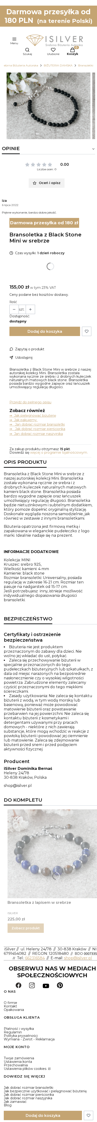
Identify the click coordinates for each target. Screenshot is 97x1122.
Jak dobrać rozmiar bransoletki (28, 1088)
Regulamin (13, 1032)
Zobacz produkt (26, 928)
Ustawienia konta (18, 1062)
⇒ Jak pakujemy (23, 420)
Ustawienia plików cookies (25, 1069)
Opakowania (14, 1010)
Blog (8, 1105)
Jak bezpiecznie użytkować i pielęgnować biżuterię (45, 1091)
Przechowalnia (16, 1065)
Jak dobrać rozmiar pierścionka (29, 1095)
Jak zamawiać (15, 1102)
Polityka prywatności (21, 1036)
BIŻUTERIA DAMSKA (58, 65)
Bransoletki (85, 65)
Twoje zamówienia (19, 1058)
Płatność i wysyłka (19, 1029)
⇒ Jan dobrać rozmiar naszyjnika (36, 434)
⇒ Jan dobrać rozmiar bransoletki (37, 424)
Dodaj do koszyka (45, 331)
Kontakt (10, 1006)
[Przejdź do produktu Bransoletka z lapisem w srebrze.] (52, 853)
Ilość (13, 302)
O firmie (10, 1003)
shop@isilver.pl (18, 785)
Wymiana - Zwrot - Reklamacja (29, 1039)
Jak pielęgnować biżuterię (35, 415)
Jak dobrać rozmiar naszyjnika (28, 1098)
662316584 (35, 958)
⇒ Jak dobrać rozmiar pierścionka (37, 429)
